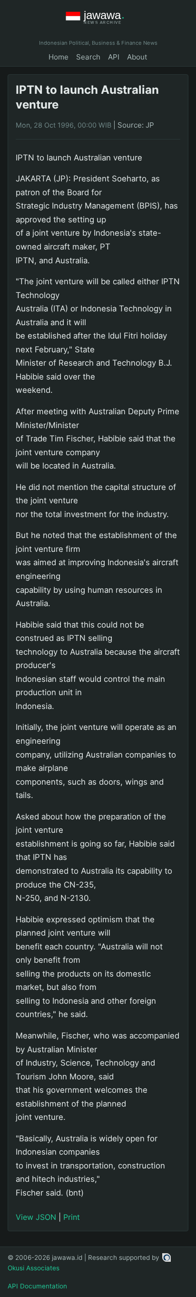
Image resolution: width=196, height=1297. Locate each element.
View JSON (36, 1217)
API (113, 56)
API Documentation (37, 1286)
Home (59, 56)
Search (88, 56)
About (137, 56)
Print (71, 1217)
